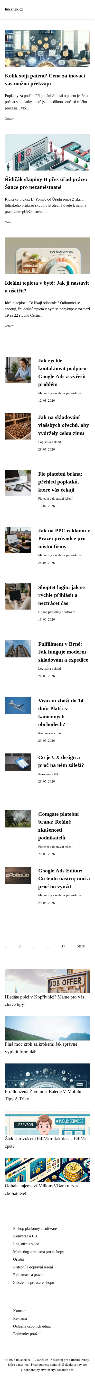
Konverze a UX (48, 774)
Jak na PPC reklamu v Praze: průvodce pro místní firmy (64, 538)
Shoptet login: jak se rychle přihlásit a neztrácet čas (61, 595)
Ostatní (9, 118)
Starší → (83, 946)
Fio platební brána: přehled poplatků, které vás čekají (60, 482)
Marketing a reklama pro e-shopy (60, 393)
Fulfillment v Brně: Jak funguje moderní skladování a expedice (63, 652)
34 (63, 946)
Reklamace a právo (50, 733)
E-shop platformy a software (56, 612)
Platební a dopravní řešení (55, 498)
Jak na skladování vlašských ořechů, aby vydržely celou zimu (63, 425)
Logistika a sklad (49, 442)
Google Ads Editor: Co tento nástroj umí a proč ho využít (64, 879)
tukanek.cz (14, 9)
